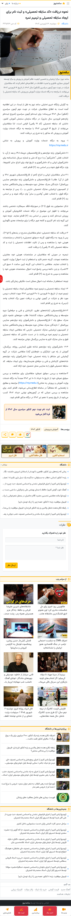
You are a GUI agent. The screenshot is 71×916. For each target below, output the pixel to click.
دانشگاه (65, 23)
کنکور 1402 (35, 429)
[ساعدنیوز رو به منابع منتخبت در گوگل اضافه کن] (27, 435)
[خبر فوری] (1, 279)
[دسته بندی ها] (68, 3)
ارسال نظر (11, 565)
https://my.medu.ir (58, 145)
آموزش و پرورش (51, 429)
